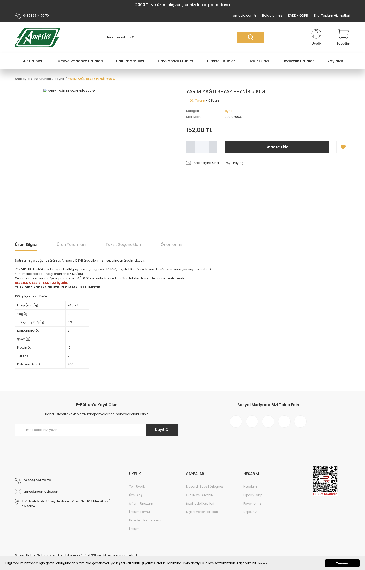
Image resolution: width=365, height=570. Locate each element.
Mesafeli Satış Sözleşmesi (205, 486)
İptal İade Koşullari (200, 503)
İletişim (134, 529)
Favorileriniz (252, 503)
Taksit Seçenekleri (123, 244)
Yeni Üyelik (137, 486)
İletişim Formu (139, 512)
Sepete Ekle (277, 147)
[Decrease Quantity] (190, 147)
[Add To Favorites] (343, 147)
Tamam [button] (342, 563)
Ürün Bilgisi (26, 244)
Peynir (228, 111)
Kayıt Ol (162, 429)
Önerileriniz (171, 244)
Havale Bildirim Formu (145, 520)
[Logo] (37, 37)
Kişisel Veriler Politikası (202, 512)
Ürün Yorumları (71, 244)
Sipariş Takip (252, 495)
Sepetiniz (250, 512)
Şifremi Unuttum (141, 503)
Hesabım (250, 486)
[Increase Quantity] (213, 147)
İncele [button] (262, 563)
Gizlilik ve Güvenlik (199, 495)
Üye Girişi (136, 495)
